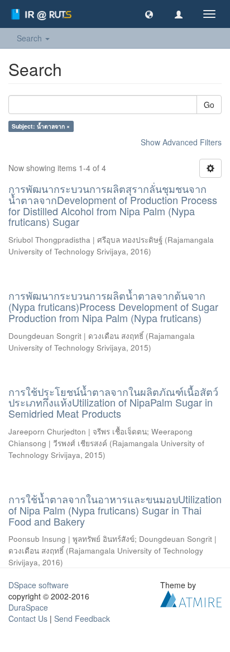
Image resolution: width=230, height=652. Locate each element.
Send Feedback (82, 618)
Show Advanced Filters (181, 142)
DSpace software (38, 584)
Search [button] (30, 38)
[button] (149, 13)
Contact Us (27, 618)
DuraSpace (28, 607)
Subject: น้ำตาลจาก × (41, 126)
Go (209, 104)
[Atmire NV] (191, 597)
